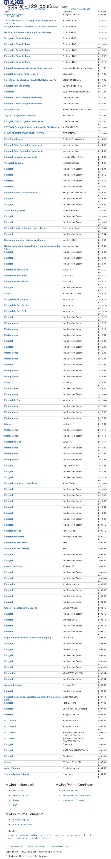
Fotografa (9, 91)
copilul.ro (48, 835)
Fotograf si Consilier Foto (17, 38)
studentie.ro (34, 838)
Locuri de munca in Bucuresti (76, 795)
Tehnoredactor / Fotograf (16, 773)
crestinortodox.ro (73, 835)
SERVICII (54, 6)
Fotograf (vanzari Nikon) (16, 542)
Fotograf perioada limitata (17, 85)
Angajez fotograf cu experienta (19, 115)
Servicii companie (21, 819)
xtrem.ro (46, 838)
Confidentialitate (15, 846)
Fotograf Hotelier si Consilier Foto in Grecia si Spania (30, 26)
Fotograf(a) (9, 584)
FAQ (15, 805)
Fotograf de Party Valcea (16, 281)
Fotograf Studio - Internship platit (21, 192)
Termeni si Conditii (59, 846)
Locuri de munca (70, 790)
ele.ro (85, 835)
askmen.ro (24, 835)
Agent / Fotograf (12, 768)
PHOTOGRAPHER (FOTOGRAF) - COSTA (24, 133)
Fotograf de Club (12, 400)
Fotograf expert (12, 109)
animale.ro (12, 835)
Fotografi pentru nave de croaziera (21, 73)
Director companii (21, 795)
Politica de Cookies (36, 846)
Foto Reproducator (13, 139)
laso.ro (11, 838)
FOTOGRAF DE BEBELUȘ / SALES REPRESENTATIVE (30, 79)
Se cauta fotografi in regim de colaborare (24, 239)
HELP (64, 6)
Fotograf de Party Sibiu (15, 275)
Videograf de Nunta (13, 162)
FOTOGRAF (10, 720)
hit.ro (92, 835)
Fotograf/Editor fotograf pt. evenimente (23, 121)
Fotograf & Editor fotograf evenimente (23, 97)
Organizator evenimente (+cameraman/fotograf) (27, 637)
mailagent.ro (21, 838)
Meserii (16, 800)
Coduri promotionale (22, 824)
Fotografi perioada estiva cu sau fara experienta (28, 67)
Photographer (11, 323)
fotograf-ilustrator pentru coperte (20, 607)
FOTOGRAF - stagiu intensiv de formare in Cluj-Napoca (31, 127)
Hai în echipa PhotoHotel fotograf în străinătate (27, 32)
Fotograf (8, 168)
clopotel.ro (59, 835)
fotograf (8, 293)
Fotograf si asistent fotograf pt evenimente (25, 228)
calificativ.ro (36, 835)
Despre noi (18, 790)
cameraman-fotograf (14, 566)
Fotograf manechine (14, 536)
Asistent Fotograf (13, 684)
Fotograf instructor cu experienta (20, 156)
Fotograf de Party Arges (16, 269)
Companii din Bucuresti (73, 800)
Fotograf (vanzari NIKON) (16, 548)
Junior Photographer (14, 210)
